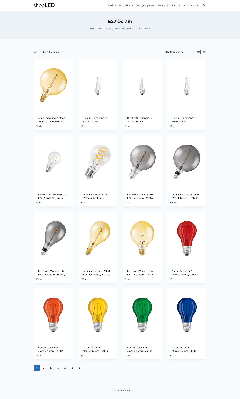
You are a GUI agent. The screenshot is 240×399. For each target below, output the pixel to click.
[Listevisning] (204, 52)
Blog (185, 5)
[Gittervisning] (198, 52)
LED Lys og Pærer (145, 5)
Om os (194, 5)
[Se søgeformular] (203, 5)
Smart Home (126, 5)
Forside (112, 5)
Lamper (176, 5)
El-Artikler (163, 5)
